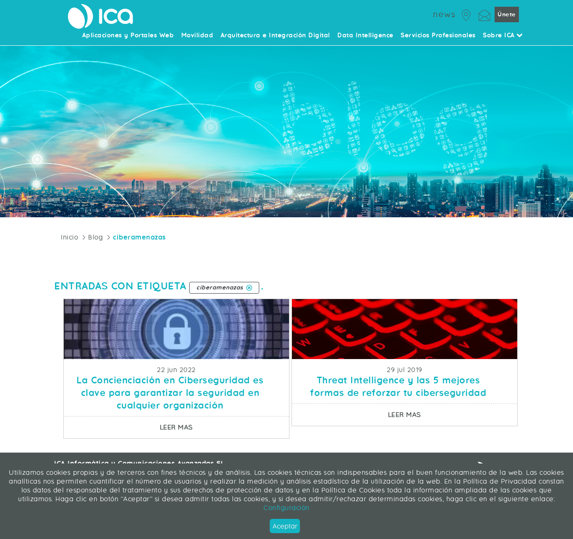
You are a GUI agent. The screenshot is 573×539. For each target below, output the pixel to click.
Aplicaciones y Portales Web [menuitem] (128, 35)
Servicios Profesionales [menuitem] (438, 35)
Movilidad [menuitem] (197, 35)
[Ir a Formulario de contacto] (484, 14)
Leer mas (224, 427)
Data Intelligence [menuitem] (365, 35)
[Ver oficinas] (466, 14)
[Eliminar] (249, 288)
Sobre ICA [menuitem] (500, 35)
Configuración (286, 507)
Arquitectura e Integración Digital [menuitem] (275, 35)
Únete (506, 14)
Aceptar (285, 526)
